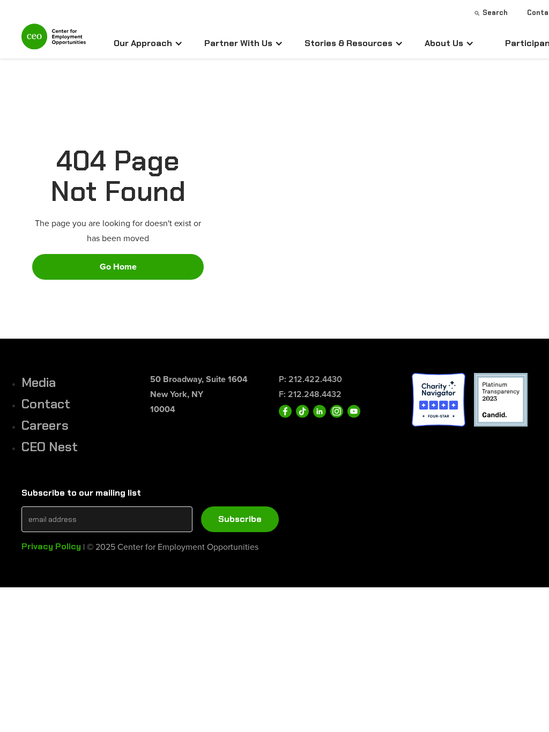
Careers (45, 425)
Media (38, 382)
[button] (148, 43)
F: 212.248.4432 (310, 394)
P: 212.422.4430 (310, 379)
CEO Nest (49, 446)
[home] (53, 41)
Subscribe (240, 519)
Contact (45, 403)
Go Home (118, 266)
